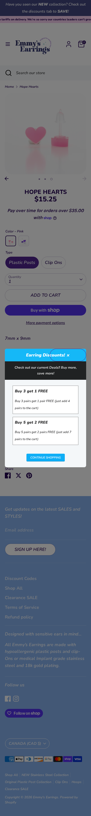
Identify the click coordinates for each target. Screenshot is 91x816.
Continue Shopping (45, 457)
